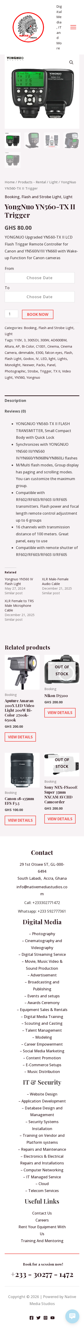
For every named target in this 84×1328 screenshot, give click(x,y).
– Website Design (42, 1094)
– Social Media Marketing (42, 1050)
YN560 (19, 377)
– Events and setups (42, 995)
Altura (9, 346)
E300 (39, 352)
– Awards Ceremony (42, 1002)
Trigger (45, 371)
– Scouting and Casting (42, 1023)
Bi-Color (28, 346)
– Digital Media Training (42, 1016)
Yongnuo (33, 377)
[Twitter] (38, 1318)
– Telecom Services (42, 1190)
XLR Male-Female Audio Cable (55, 581)
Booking (12, 196)
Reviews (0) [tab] (15, 411)
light (52, 358)
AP (18, 346)
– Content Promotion (42, 1057)
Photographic (15, 371)
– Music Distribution (42, 1071)
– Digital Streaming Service (42, 954)
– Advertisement (42, 975)
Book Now (37, 314)
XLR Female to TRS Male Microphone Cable (19, 605)
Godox (28, 358)
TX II (56, 371)
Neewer (28, 365)
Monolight (13, 365)
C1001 (41, 346)
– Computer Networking (42, 1170)
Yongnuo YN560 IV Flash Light (19, 581)
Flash (68, 352)
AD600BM (58, 340)
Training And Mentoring (42, 1240)
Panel (51, 365)
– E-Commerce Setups (42, 1064)
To (7, 287)
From (9, 268)
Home (10, 182)
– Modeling (42, 1037)
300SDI (33, 340)
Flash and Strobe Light (41, 196)
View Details (20, 737)
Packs (40, 365)
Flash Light (13, 358)
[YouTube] (52, 1318)
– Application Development (42, 1101)
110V (18, 340)
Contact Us (42, 1213)
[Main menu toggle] (73, 27)
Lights (62, 358)
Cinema (53, 346)
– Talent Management (42, 1030)
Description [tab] (15, 400)
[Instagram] (45, 1318)
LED (44, 358)
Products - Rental (32, 182)
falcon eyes (53, 352)
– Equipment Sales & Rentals (42, 1009)
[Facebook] (31, 1318)
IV (37, 358)
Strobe (33, 371)
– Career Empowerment (42, 1044)
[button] (71, 62)
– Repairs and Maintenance (42, 1149)
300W (44, 340)
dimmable (26, 352)
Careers (42, 1220)
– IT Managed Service (42, 1176)
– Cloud (42, 1183)
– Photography (42, 933)
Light (53, 182)
